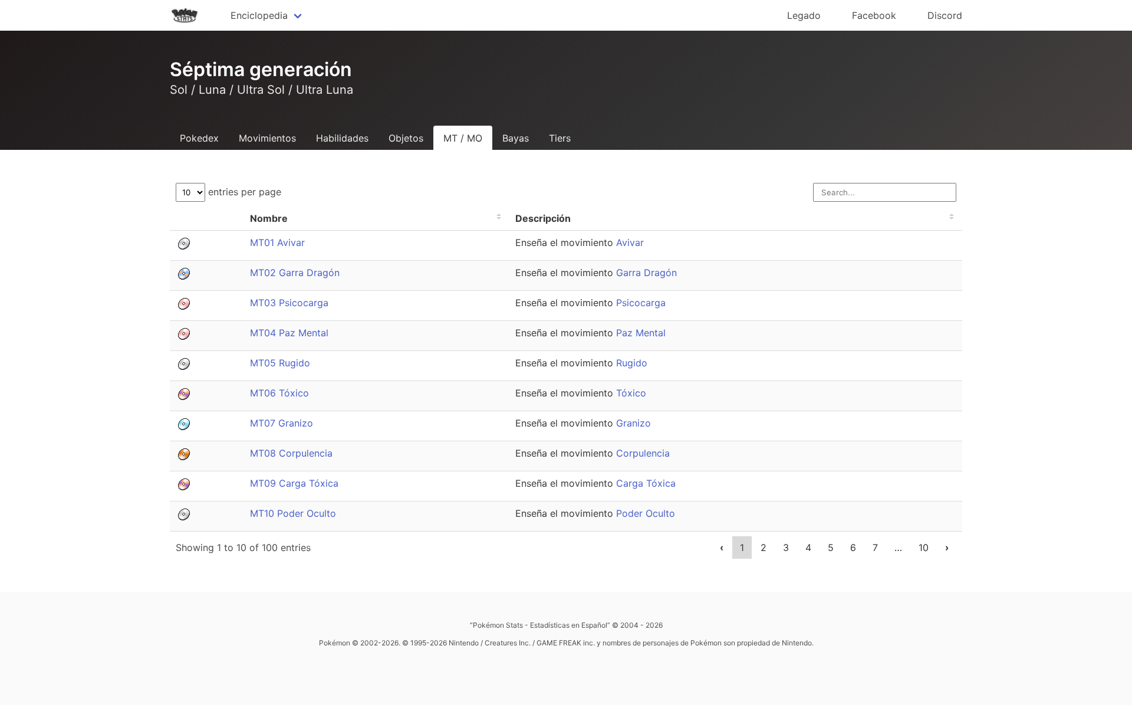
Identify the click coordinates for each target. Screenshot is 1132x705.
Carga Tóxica (646, 483)
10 (924, 547)
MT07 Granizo (281, 423)
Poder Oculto (645, 513)
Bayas (515, 138)
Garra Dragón (646, 272)
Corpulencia (643, 453)
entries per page (243, 192)
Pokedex (199, 138)
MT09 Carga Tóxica (294, 483)
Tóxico (631, 393)
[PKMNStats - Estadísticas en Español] (184, 15)
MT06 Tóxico (279, 393)
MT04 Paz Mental (289, 333)
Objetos (406, 138)
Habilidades (342, 138)
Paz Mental (641, 333)
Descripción (543, 218)
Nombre (269, 218)
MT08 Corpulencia (291, 453)
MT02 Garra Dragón (295, 272)
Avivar (630, 242)
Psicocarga (641, 303)
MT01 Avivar (277, 242)
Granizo (633, 423)
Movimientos (267, 138)
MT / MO (462, 138)
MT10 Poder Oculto (293, 513)
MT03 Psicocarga (289, 303)
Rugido (631, 363)
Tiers (560, 138)
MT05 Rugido (280, 363)
